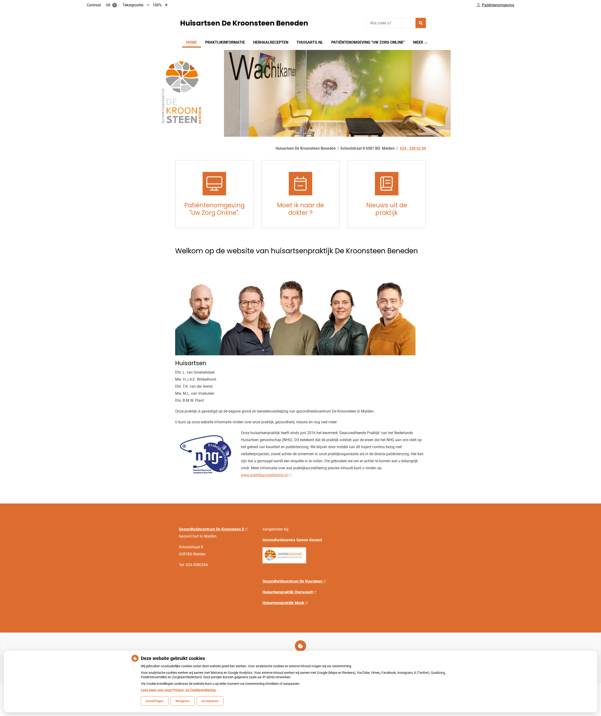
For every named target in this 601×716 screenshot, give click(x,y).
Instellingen (155, 701)
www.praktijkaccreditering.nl (264, 475)
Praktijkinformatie (225, 42)
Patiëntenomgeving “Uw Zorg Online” (368, 42)
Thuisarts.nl (310, 42)
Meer (418, 42)
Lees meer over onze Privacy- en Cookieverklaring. (178, 690)
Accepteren (210, 701)
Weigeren (182, 701)
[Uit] (116, 5)
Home (191, 42)
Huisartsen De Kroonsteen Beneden (244, 23)
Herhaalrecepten (270, 42)
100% (157, 5)
